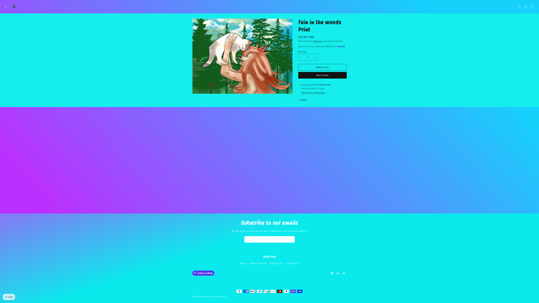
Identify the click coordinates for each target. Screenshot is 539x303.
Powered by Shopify (218, 297)
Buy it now (322, 75)
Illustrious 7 (293, 263)
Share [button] (304, 100)
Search (243, 263)
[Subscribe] (291, 239)
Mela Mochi (204, 297)
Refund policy (277, 263)
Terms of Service (258, 263)
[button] (6, 7)
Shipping (317, 41)
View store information (313, 93)
